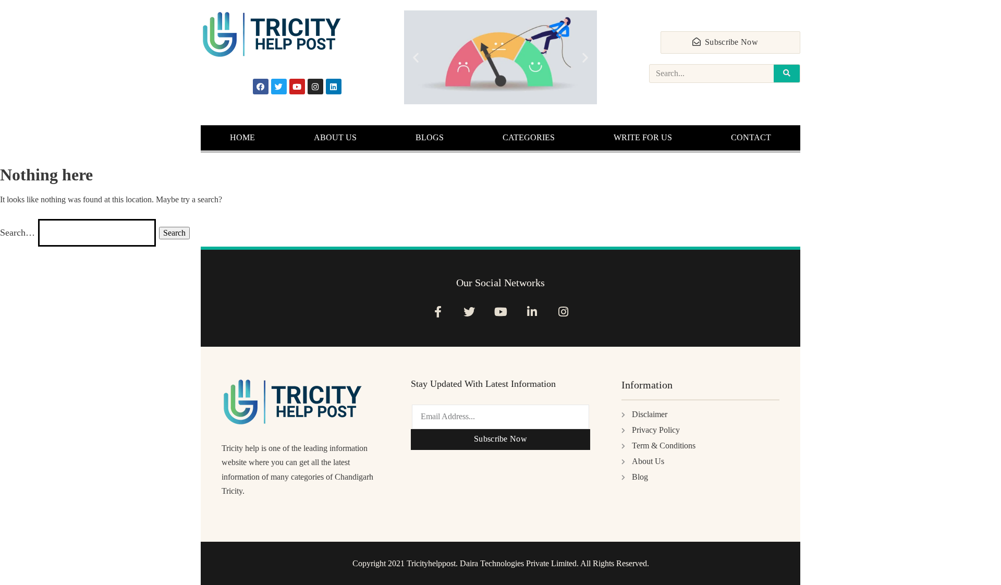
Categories (529, 137)
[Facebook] (260, 86)
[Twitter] (279, 86)
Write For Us (643, 137)
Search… (17, 232)
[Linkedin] (333, 86)
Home (242, 137)
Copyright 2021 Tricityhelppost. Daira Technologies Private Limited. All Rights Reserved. (500, 563)
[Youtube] (297, 86)
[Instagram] (315, 86)
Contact (751, 137)
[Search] (787, 73)
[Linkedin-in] (532, 311)
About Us (335, 137)
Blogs (430, 137)
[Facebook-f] (438, 311)
